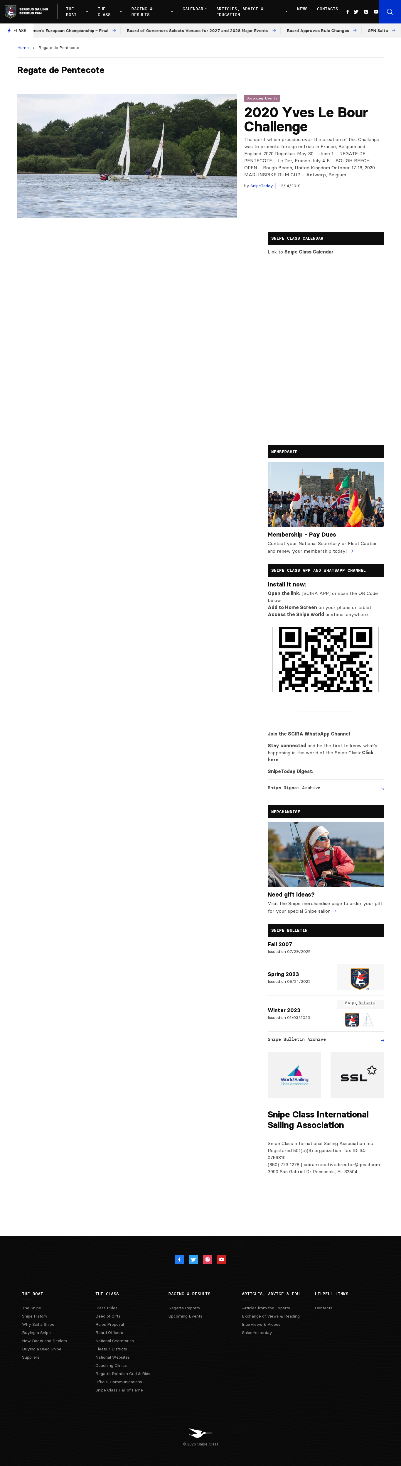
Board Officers (109, 1332)
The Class (104, 11)
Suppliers (30, 1357)
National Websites (112, 1357)
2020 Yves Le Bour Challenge (306, 119)
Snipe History (35, 1316)
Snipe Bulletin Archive (297, 1039)
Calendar (193, 8)
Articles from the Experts (266, 1308)
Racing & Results (142, 11)
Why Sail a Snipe (38, 1324)
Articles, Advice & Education (240, 11)
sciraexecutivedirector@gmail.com (342, 1164)
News (302, 8)
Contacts (327, 8)
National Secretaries (114, 1340)
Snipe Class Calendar (308, 252)
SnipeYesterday (257, 1332)
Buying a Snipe (36, 1332)
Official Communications (118, 1381)
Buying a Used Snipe (41, 1349)
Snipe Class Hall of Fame (119, 1390)
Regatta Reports (184, 1308)
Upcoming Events (262, 98)
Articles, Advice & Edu (271, 1293)
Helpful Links (331, 1293)
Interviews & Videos (261, 1324)
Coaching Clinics (111, 1365)
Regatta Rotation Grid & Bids (122, 1373)
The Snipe (31, 1308)
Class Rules (106, 1308)
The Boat (71, 11)
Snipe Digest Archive (294, 787)
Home (23, 47)
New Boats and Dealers (44, 1340)
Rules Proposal (109, 1324)
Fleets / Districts (111, 1349)
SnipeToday (261, 185)
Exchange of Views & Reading (271, 1316)
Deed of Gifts (107, 1316)
